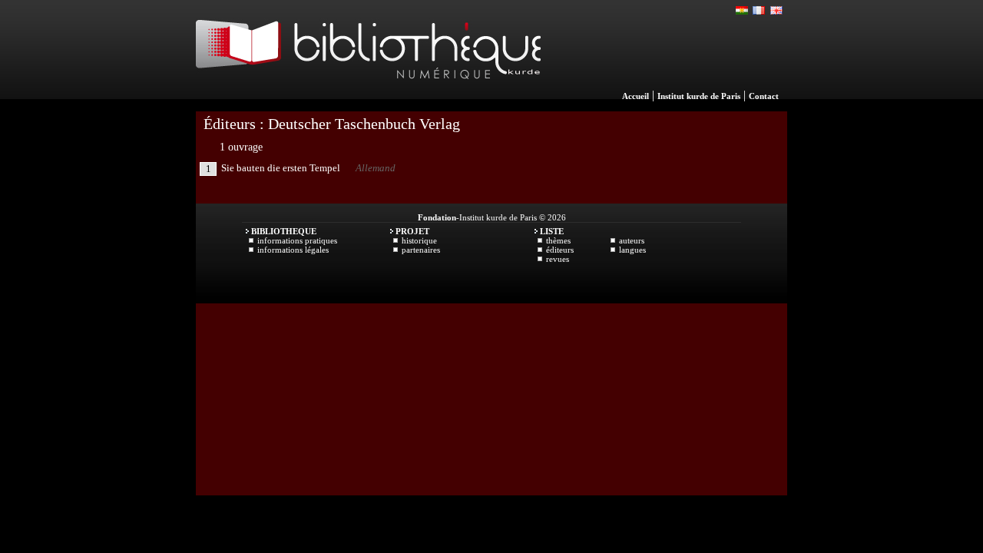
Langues (632, 249)
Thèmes (558, 240)
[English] (776, 10)
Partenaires (421, 249)
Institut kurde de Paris (698, 96)
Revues (557, 258)
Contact (764, 96)
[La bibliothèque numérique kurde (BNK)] (368, 95)
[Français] (759, 10)
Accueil (635, 96)
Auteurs (631, 240)
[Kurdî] (743, 10)
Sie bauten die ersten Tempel (280, 168)
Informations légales (293, 249)
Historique (419, 240)
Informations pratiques (297, 240)
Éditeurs (560, 249)
